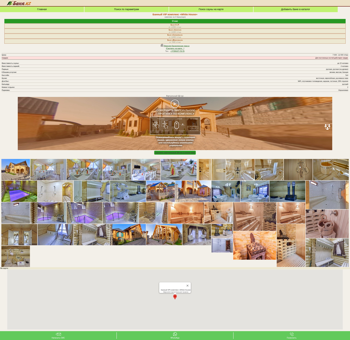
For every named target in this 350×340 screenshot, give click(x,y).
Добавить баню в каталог (295, 9)
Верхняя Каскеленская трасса (176, 46)
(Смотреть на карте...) (175, 48)
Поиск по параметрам (126, 9)
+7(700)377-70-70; (177, 51)
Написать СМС (58, 338)
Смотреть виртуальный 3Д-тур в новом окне (175, 153)
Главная (42, 9)
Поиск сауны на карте (211, 9)
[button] (175, 297)
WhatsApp (175, 338)
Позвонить (292, 338)
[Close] (187, 285)
